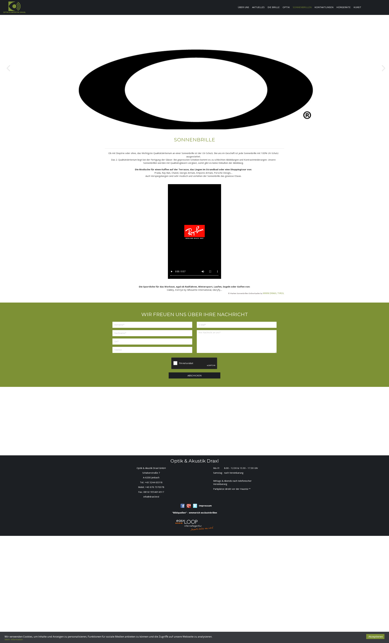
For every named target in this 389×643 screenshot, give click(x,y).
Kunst (357, 7)
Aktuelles (258, 7)
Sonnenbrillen (302, 7)
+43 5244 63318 (153, 482)
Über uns (243, 7)
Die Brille (274, 7)
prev (8, 68)
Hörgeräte (343, 7)
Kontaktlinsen (324, 7)
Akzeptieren (375, 636)
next (383, 68)
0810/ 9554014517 (153, 491)
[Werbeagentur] (194, 525)
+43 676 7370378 (154, 487)
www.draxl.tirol (273, 293)
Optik (286, 7)
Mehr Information (14, 639)
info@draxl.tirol (151, 496)
